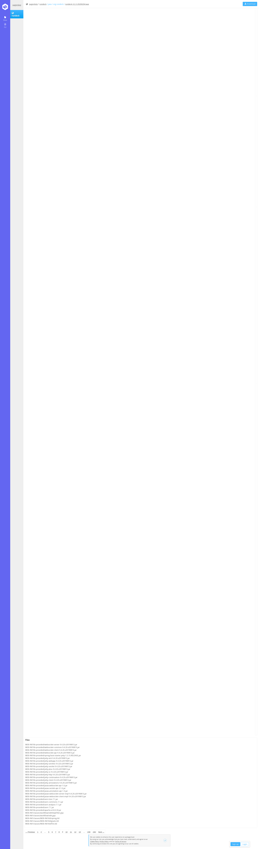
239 (88, 832)
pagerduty (17, 5)
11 (71, 832)
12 (75, 832)
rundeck (42, 4)
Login (245, 844)
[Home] (5, 7)
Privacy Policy (104, 841)
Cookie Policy (94, 841)
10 (66, 832)
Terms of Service (120, 841)
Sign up (235, 844)
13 (80, 832)
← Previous (30, 832)
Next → (101, 832)
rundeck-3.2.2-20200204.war (77, 4)
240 (94, 832)
